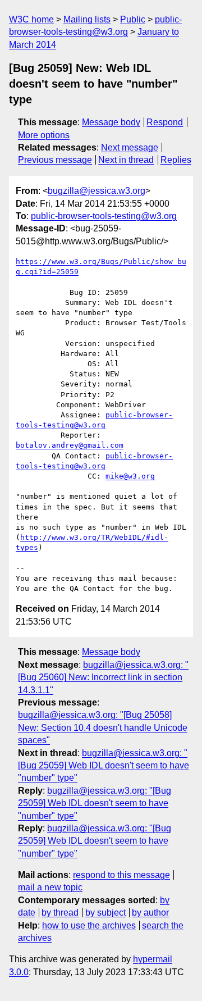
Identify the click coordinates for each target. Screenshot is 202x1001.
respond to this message (121, 875)
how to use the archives (89, 925)
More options (44, 135)
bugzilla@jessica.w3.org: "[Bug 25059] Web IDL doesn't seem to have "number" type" (103, 765)
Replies (175, 160)
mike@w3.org (130, 476)
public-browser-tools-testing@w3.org (104, 216)
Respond (164, 122)
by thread (60, 912)
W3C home (31, 19)
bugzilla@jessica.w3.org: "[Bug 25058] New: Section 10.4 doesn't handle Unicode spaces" (102, 727)
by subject (105, 912)
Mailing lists (87, 19)
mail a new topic (50, 887)
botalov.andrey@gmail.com (69, 445)
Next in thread (126, 160)
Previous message (55, 160)
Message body (111, 122)
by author (150, 912)
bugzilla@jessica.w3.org (96, 190)
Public (132, 19)
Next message (129, 147)
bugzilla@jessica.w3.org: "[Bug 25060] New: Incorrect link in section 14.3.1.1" (103, 677)
